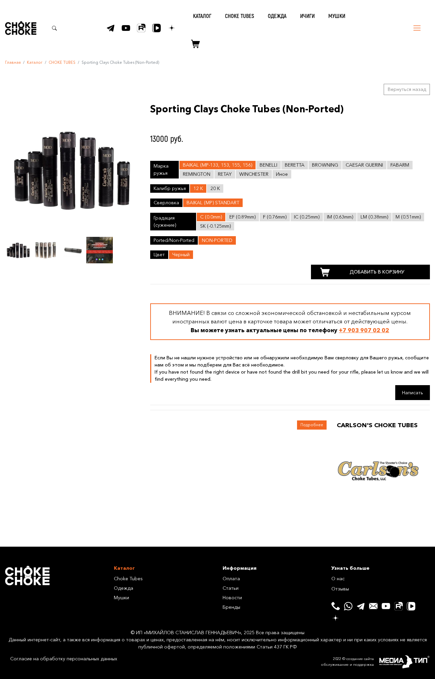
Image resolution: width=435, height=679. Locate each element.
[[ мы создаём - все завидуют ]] (404, 662)
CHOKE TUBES (239, 16)
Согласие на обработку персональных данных (63, 659)
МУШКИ (336, 16)
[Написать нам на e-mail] (373, 606)
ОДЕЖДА (277, 16)
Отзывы (340, 589)
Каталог (34, 62)
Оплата (231, 579)
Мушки (121, 598)
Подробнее (311, 424)
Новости (232, 598)
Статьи (231, 588)
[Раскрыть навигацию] (417, 28)
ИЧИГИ (307, 16)
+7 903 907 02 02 (364, 330)
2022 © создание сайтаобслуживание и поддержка (347, 661)
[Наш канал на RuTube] (141, 28)
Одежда (123, 588)
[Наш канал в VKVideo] (156, 28)
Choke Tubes (128, 579)
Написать (412, 393)
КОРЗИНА (193, 44)
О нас (338, 579)
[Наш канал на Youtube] (126, 28)
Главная (13, 62)
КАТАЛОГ (202, 16)
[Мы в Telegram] (110, 28)
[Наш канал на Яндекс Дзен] (172, 28)
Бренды (231, 607)
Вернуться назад (407, 89)
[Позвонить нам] (335, 606)
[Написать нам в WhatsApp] (348, 606)
